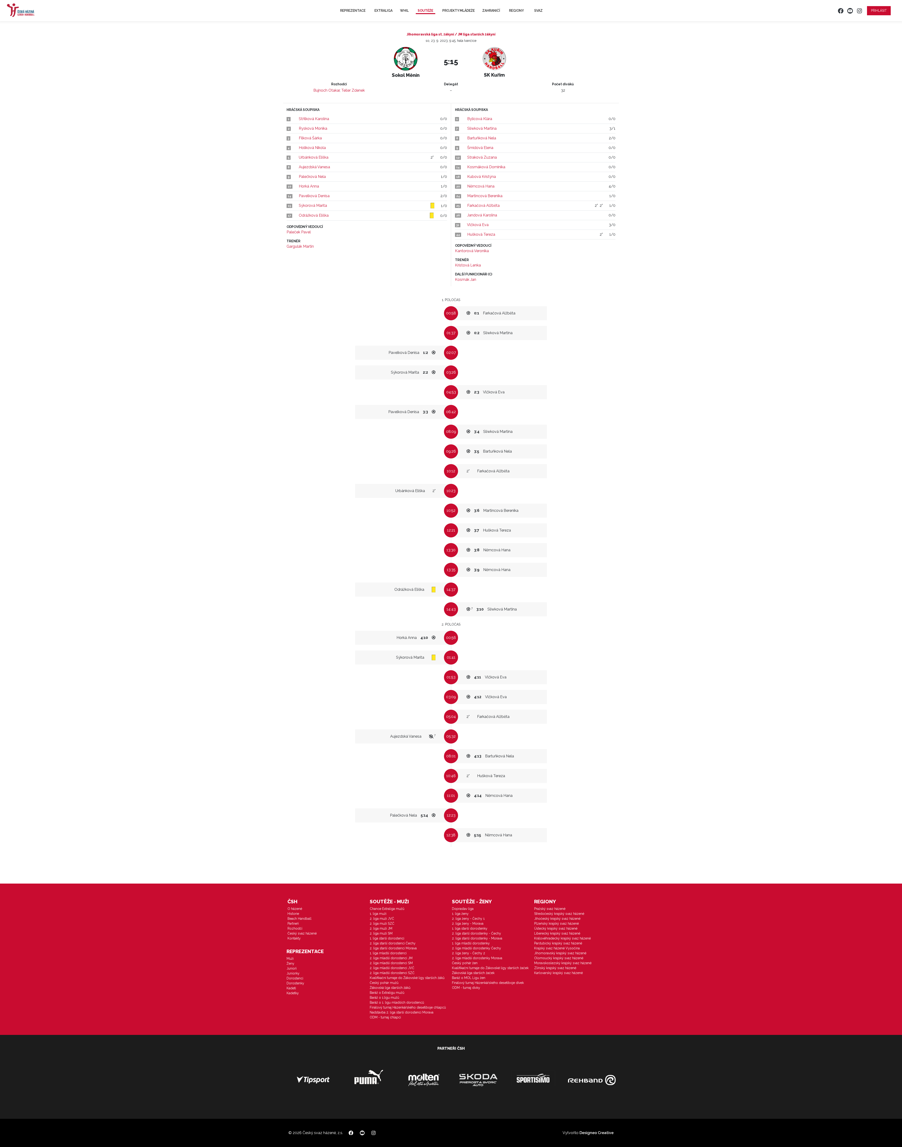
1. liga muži (378, 914)
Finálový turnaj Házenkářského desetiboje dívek (488, 983)
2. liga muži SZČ (382, 923)
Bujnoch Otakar (326, 90)
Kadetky (293, 993)
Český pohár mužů (384, 983)
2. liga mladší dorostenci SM (391, 963)
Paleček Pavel (299, 232)
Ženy (290, 963)
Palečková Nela (312, 176)
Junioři (292, 968)
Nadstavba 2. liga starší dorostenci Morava (401, 1012)
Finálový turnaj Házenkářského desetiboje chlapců (408, 1007)
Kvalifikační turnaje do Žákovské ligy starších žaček (490, 968)
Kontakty (294, 938)
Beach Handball (299, 918)
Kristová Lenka (468, 265)
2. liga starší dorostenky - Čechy (476, 933)
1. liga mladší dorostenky (471, 943)
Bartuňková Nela (481, 138)
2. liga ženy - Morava (467, 923)
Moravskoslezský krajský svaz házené (562, 963)
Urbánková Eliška (313, 157)
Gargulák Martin (300, 246)
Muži (290, 958)
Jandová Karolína (482, 215)
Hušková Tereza (481, 234)
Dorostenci (295, 978)
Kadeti (291, 988)
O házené (295, 909)
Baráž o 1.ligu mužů (384, 997)
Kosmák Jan (465, 279)
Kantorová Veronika (472, 251)
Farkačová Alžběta (483, 205)
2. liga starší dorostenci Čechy (393, 943)
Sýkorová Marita (313, 205)
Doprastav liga (463, 909)
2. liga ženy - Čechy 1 (468, 918)
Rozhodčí (295, 928)
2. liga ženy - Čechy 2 (468, 953)
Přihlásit (879, 10)
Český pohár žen (465, 963)
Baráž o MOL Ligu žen (468, 978)
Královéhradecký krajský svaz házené (562, 938)
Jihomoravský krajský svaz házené (560, 953)
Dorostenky (295, 983)
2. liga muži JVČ (382, 918)
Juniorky (293, 973)
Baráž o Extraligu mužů (387, 992)
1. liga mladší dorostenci (388, 953)
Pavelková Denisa (314, 196)
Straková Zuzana (482, 157)
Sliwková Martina (482, 128)
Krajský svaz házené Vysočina (557, 948)
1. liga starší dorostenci (387, 938)
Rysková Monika (313, 128)
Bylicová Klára (479, 119)
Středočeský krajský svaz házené (559, 914)
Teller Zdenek (353, 90)
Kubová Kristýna (481, 176)
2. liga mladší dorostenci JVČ (392, 968)
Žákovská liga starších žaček (473, 973)
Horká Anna (309, 186)
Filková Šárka (310, 138)
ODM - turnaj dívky (466, 988)
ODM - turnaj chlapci (385, 1017)
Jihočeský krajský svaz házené (557, 918)
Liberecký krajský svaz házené (557, 933)
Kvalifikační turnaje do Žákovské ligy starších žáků (407, 978)
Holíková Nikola (312, 147)
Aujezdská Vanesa (314, 167)
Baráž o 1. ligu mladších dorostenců (397, 1002)
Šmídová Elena (480, 147)
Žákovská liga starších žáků (390, 988)
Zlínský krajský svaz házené (555, 968)
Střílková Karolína (314, 119)
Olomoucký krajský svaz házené (558, 958)
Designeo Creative (596, 1133)
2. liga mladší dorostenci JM (391, 958)
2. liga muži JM (381, 928)
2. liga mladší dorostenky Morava (477, 958)
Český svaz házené (302, 933)
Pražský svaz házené (549, 909)
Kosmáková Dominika (486, 167)
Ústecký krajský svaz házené (555, 928)
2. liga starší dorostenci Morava (393, 948)
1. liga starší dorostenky (469, 928)
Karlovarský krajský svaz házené (558, 973)
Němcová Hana (480, 186)
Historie (293, 914)
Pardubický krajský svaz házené (558, 943)
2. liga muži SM (381, 933)
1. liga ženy (460, 914)
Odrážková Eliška (314, 215)
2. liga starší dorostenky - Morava (477, 938)
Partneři (293, 923)
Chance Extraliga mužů (387, 909)
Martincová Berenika (484, 196)
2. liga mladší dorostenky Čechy (476, 948)
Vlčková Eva (478, 225)
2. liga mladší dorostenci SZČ (392, 973)
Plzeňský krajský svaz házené (556, 923)
